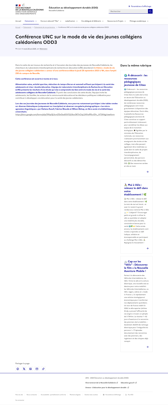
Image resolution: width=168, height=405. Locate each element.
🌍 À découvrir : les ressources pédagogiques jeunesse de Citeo (135, 80)
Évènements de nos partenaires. (44, 27)
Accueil (18, 21)
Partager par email (37, 369)
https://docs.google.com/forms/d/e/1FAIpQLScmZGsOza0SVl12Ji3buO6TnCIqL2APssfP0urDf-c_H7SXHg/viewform (65, 114)
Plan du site (19, 395)
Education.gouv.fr (128, 383)
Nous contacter (32, 395)
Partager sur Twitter (24, 369)
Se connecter (19, 400)
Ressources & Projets (115, 21)
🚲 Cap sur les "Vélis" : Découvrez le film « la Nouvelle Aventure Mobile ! (136, 266)
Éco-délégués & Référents (91, 21)
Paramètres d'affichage (141, 6)
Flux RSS (130, 395)
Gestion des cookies (91, 395)
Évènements (29, 21)
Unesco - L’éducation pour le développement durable (106, 387)
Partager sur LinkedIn (30, 369)
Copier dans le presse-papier (43, 369)
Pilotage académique (138, 21)
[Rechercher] (150, 11)
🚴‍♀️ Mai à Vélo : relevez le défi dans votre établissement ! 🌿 (136, 189)
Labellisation (70, 21)
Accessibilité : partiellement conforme (53, 395)
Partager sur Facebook (17, 369)
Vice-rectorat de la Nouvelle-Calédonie (100, 383)
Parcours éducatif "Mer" (50, 21)
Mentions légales (75, 395)
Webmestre (43, 49)
